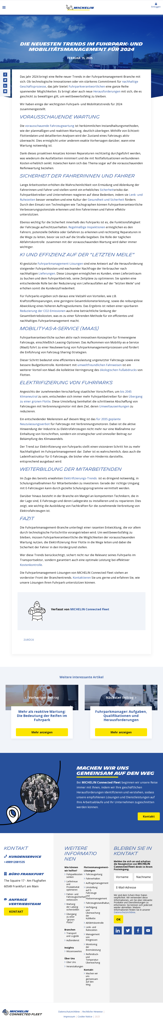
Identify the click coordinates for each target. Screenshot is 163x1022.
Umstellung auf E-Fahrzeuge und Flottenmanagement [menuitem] (92, 893)
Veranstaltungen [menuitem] (72, 966)
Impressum (69, 1016)
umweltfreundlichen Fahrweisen (100, 365)
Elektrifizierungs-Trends (80, 478)
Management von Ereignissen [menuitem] (92, 937)
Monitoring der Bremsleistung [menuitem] (92, 947)
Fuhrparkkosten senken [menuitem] (72, 876)
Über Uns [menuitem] (69, 958)
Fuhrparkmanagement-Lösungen (60, 263)
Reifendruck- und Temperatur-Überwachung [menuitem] (92, 958)
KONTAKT (16, 911)
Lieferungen (47, 273)
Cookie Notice (85, 1016)
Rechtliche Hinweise (92, 1011)
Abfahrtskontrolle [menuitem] (92, 922)
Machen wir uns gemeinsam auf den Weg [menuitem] (92, 979)
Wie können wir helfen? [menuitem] (71, 869)
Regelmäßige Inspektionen (86, 227)
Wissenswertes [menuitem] (72, 951)
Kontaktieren (82, 577)
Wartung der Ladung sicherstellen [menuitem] (72, 906)
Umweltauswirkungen (114, 406)
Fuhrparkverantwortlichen (87, 86)
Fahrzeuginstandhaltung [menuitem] (92, 902)
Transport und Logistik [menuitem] (72, 934)
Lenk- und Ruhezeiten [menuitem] (91, 928)
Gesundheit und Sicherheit (106, 199)
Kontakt (149, 816)
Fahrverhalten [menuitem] (92, 878)
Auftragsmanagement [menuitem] (92, 883)
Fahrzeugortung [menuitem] (92, 874)
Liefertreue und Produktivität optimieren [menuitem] (72, 885)
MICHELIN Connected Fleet (89, 609)
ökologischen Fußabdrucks (118, 370)
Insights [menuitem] (69, 947)
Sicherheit (107, 190)
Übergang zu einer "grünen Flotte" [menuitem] (71, 918)
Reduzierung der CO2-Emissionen (42, 311)
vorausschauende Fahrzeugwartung (49, 126)
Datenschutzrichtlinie (124, 912)
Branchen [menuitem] (69, 929)
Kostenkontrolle (31, 565)
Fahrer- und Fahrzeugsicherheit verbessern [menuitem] (72, 897)
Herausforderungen (106, 91)
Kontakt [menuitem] (88, 969)
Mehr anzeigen (42, 732)
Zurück (28, 639)
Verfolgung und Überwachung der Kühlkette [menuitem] (92, 913)
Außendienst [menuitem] (72, 940)
